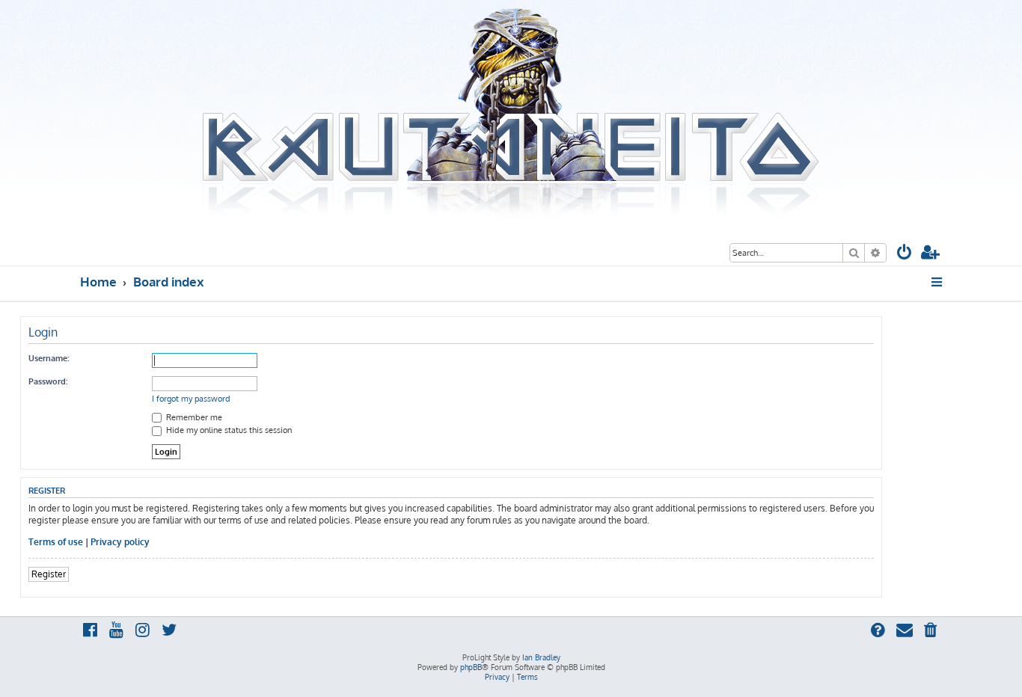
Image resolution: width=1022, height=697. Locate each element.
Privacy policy (120, 541)
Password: (47, 381)
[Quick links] (938, 281)
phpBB (471, 667)
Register (48, 574)
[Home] (511, 114)
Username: (48, 358)
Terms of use (55, 541)
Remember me (193, 417)
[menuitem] (904, 254)
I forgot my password (191, 398)
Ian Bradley (541, 657)
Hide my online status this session (228, 430)
